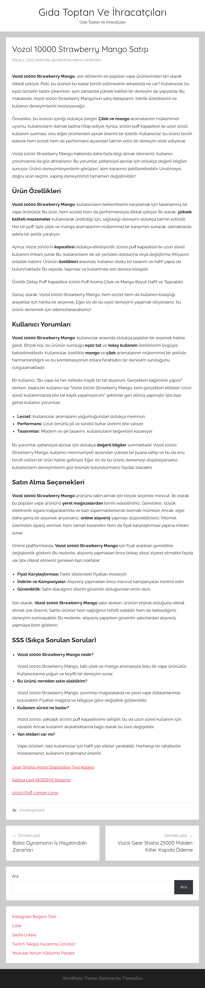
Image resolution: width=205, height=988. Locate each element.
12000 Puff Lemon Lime (35, 792)
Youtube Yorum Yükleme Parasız (43, 953)
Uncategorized (31, 810)
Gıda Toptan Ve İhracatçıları (102, 12)
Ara (15, 876)
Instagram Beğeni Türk (34, 916)
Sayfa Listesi (24, 934)
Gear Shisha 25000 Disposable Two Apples (53, 767)
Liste (17, 925)
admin (77, 60)
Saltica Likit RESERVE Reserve (41, 779)
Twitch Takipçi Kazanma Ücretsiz (43, 944)
